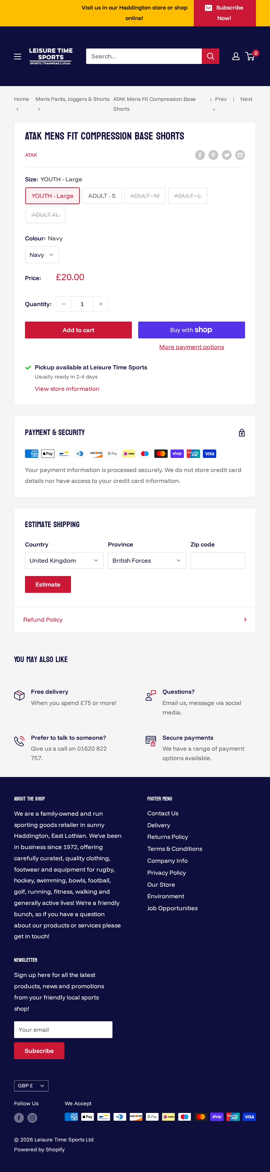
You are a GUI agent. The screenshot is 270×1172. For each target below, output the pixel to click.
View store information (67, 388)
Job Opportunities (172, 908)
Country (37, 544)
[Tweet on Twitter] (227, 154)
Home (21, 99)
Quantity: (38, 303)
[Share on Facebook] (200, 154)
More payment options (191, 346)
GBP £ (25, 1085)
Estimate (48, 584)
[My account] (235, 56)
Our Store (161, 884)
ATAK (31, 154)
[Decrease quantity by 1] (63, 304)
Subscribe (39, 1050)
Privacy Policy (166, 872)
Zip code (203, 544)
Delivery (158, 825)
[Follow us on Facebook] (19, 1118)
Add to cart (78, 330)
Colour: (44, 238)
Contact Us (162, 813)
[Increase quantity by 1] (101, 304)
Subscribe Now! (229, 12)
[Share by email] (240, 154)
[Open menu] (17, 56)
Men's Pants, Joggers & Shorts (72, 99)
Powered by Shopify (39, 1149)
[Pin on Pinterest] (213, 154)
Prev (221, 99)
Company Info (167, 860)
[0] (250, 56)
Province (120, 544)
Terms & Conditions (174, 848)
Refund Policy (43, 619)
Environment (165, 896)
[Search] (210, 56)
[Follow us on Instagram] (32, 1118)
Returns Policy (167, 836)
